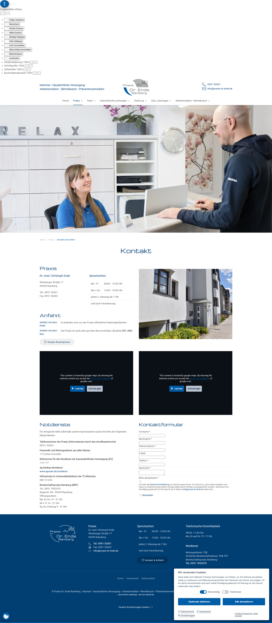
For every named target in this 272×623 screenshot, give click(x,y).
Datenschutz (148, 578)
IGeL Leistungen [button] (159, 100)
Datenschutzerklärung (159, 484)
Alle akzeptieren (244, 601)
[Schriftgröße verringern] (26, 65)
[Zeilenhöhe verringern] (25, 69)
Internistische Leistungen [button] (113, 100)
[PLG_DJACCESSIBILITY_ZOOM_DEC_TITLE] (31, 62)
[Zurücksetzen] (2, 13)
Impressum (133, 578)
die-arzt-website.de (146, 595)
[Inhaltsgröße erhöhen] (36, 62)
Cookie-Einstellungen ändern (134, 607)
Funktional (235, 592)
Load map (79, 389)
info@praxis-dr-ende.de (219, 88)
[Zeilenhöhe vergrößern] (29, 69)
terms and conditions (100, 378)
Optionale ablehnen (199, 601)
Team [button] (90, 100)
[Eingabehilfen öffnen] (4, 4)
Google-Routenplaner (58, 342)
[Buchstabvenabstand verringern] (35, 73)
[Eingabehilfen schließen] (7, 13)
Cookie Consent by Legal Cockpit (246, 614)
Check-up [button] (139, 100)
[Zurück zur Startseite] (136, 87)
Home (65, 100)
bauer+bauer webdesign (127, 595)
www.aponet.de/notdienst (54, 471)
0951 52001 (213, 84)
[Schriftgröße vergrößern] (31, 65)
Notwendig (214, 592)
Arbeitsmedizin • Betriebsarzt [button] (191, 100)
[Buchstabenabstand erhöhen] (39, 73)
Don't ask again (95, 389)
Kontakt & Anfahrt (154, 560)
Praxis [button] (76, 100)
